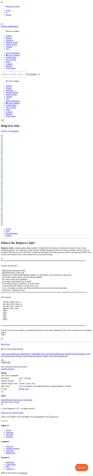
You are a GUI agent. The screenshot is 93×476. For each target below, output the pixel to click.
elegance (81, 354)
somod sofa (31, 356)
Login (8, 10)
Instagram (9, 435)
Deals (8, 62)
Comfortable (35, 354)
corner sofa (5, 354)
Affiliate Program (12, 448)
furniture (18, 356)
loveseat (75, 354)
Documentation (12, 233)
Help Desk (10, 462)
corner (87, 354)
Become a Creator (13, 6)
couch (24, 356)
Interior (39, 356)
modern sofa (14, 354)
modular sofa (63, 356)
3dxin (5, 131)
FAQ (8, 231)
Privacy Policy (18, 413)
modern (45, 356)
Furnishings (14, 131)
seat (2, 356)
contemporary (25, 354)
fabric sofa (45, 354)
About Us (9, 446)
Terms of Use (6, 413)
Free (7, 49)
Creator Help (11, 464)
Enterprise (10, 451)
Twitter (8, 430)
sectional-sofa (9, 356)
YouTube (9, 437)
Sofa (50, 356)
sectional (68, 354)
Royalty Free (24, 389)
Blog (8, 467)
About (8, 229)
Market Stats (10, 453)
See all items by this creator (22, 400)
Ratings (9, 235)
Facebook (9, 432)
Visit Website (6, 400)
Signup (8, 15)
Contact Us (10, 469)
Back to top (5, 344)
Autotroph (23, 473)
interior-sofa (59, 354)
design (51, 354)
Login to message (7, 369)
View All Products (13, 53)
